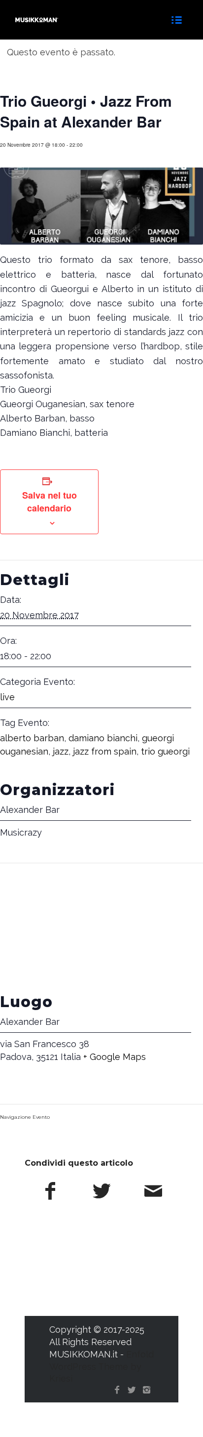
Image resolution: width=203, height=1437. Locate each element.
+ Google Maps (114, 1057)
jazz (60, 751)
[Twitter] (131, 1390)
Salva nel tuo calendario (49, 501)
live (7, 697)
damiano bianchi (102, 738)
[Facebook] (116, 1390)
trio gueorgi (165, 751)
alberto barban (32, 738)
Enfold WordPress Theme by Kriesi (101, 1366)
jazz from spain (104, 751)
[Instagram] (146, 1390)
